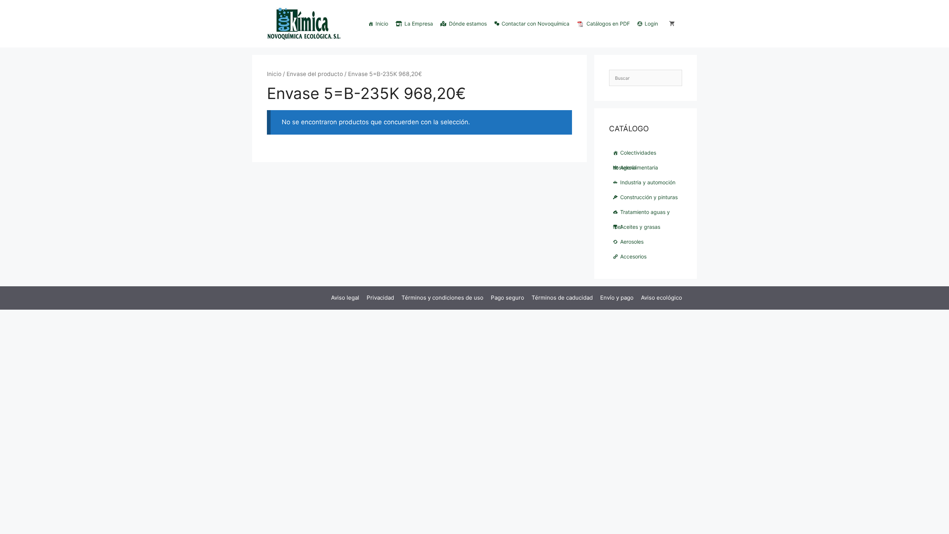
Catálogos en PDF (608, 23)
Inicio (382, 23)
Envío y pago (617, 297)
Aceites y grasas (640, 227)
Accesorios (633, 256)
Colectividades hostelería (634, 154)
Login (651, 23)
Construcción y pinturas (649, 197)
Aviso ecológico (661, 297)
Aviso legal (345, 297)
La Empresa (418, 23)
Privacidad (380, 297)
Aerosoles (632, 241)
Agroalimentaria (639, 167)
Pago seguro (507, 297)
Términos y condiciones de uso (442, 297)
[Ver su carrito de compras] (672, 24)
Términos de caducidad (562, 297)
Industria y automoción (647, 182)
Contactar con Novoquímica (535, 23)
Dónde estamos (468, 23)
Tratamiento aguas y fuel (641, 214)
